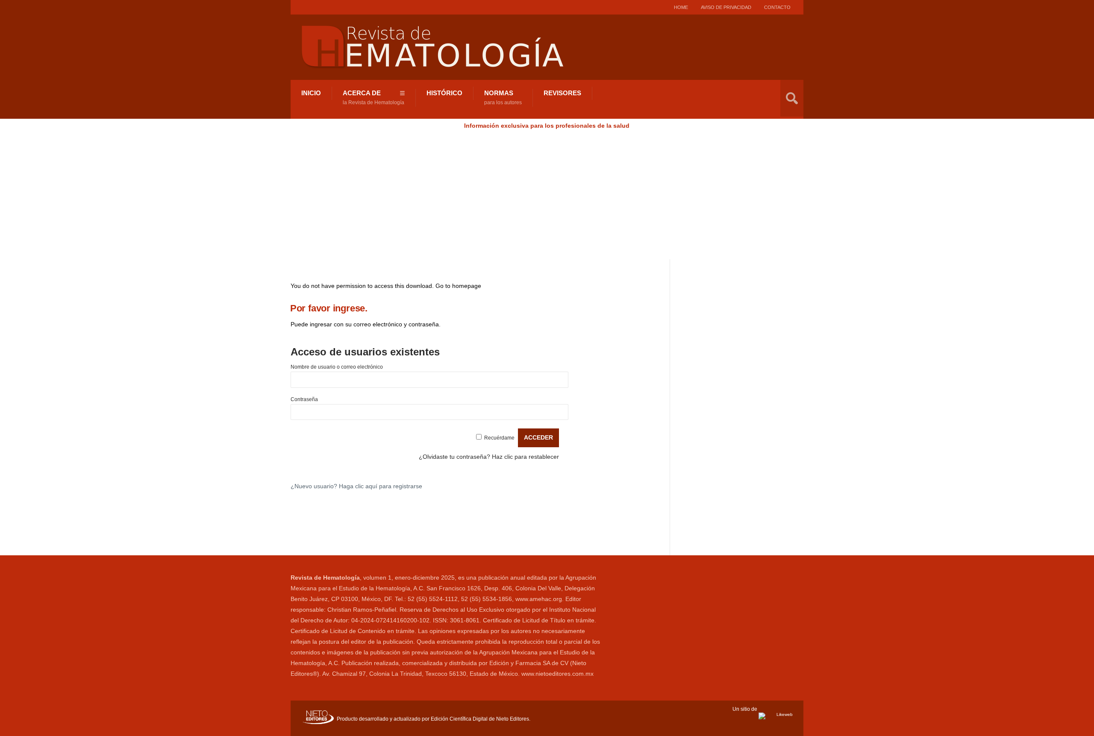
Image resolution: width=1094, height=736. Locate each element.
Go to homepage (458, 285)
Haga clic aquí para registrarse (380, 486)
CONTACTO (777, 7)
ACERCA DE (373, 97)
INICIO (311, 93)
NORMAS (503, 97)
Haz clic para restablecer (525, 456)
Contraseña (304, 399)
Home (681, 7)
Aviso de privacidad (726, 7)
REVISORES (562, 93)
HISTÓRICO (444, 93)
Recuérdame (499, 438)
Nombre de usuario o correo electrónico (337, 367)
